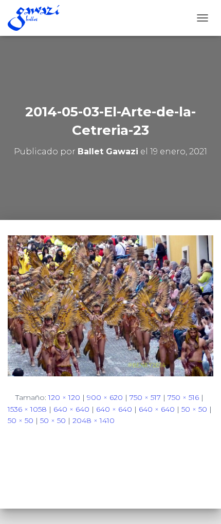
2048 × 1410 (93, 420)
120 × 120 (64, 397)
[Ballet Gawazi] (37, 18)
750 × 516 (183, 397)
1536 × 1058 (27, 409)
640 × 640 (71, 409)
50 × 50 (194, 409)
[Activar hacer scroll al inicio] (201, 503)
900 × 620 (105, 397)
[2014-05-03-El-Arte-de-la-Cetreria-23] (110, 305)
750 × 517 (145, 397)
